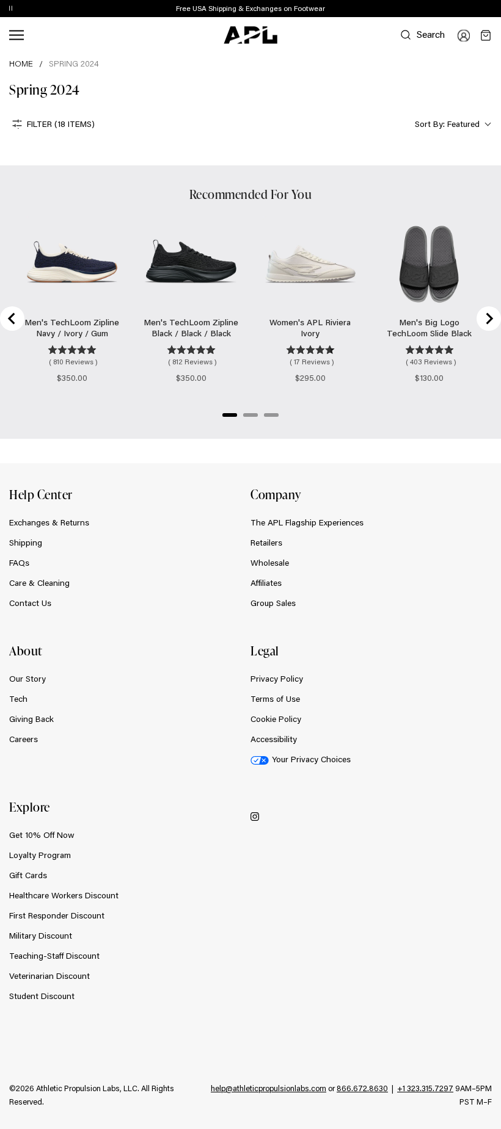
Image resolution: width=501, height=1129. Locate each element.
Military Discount (40, 935)
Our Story (27, 678)
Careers (23, 739)
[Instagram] (254, 816)
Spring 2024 (74, 63)
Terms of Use (275, 698)
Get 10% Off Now (42, 834)
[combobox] (452, 124)
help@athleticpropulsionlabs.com (268, 1088)
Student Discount (42, 995)
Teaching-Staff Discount (54, 955)
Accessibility (273, 739)
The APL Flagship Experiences (307, 522)
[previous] (464, 9)
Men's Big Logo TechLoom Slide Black (429, 328)
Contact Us (30, 602)
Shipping (25, 542)
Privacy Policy (276, 678)
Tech (18, 698)
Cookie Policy (275, 718)
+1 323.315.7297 (425, 1088)
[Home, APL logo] (250, 35)
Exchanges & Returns (49, 522)
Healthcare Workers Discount (64, 895)
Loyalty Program (40, 854)
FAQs (19, 562)
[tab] (229, 415)
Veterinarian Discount (49, 975)
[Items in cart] (486, 35)
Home (21, 63)
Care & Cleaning (39, 582)
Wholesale (269, 562)
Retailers (266, 542)
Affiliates (266, 582)
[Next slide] (489, 318)
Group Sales (273, 602)
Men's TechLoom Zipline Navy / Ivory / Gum (71, 328)
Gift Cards (28, 875)
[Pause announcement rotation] (10, 9)
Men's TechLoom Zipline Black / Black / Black (191, 328)
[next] (495, 9)
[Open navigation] (16, 35)
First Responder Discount (56, 915)
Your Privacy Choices (311, 759)
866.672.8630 (362, 1088)
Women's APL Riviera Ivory (310, 328)
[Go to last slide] (12, 318)
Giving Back (31, 718)
